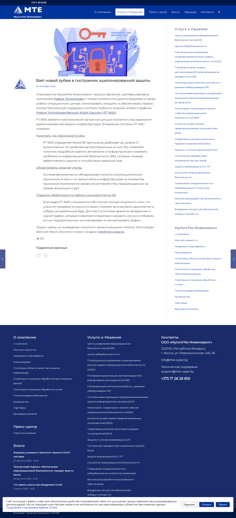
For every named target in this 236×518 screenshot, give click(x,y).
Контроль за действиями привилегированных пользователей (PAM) (196, 128)
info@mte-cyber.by (111, 231)
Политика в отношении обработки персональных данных (195, 271)
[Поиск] (219, 12)
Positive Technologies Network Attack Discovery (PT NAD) (76, 112)
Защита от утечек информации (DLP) (196, 149)
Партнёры (181, 303)
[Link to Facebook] (19, 2)
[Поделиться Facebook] (38, 255)
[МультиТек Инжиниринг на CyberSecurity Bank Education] (233, 259)
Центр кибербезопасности (191, 46)
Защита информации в (192, 166)
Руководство (182, 296)
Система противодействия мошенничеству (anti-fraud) (191, 158)
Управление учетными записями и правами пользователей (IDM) (195, 141)
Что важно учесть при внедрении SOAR (37, 484)
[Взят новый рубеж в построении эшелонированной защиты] (96, 52)
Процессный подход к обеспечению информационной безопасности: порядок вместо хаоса (43, 470)
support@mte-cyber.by (177, 371)
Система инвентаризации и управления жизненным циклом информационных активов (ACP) (198, 98)
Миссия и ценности (186, 240)
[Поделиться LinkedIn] (45, 255)
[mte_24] (27, 12)
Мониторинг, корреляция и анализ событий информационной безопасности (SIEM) (195, 113)
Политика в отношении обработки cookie (195, 282)
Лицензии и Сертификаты (190, 246)
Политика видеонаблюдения (192, 290)
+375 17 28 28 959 (38, 2)
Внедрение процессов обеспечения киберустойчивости (196, 211)
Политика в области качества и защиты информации (198, 260)
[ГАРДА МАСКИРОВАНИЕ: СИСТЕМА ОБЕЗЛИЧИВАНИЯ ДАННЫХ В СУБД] (2, 259)
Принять (223, 504)
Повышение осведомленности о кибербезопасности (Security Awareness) (194, 188)
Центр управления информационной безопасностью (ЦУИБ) (196, 37)
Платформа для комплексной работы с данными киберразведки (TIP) (198, 84)
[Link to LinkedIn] (14, 2)
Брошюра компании (186, 309)
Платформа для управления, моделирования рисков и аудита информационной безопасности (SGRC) (198, 57)
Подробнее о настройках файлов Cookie (31, 507)
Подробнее (189, 504)
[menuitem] (102, 12)
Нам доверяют (183, 252)
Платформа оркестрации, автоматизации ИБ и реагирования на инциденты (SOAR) (197, 72)
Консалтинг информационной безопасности (192, 174)
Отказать (206, 504)
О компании (182, 234)
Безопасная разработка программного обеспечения (198, 200)
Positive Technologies (68, 99)
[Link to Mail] (24, 2)
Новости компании (24, 433)
